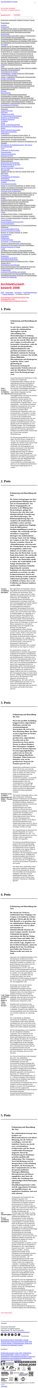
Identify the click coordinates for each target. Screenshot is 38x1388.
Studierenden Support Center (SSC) (12, 1353)
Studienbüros (27, 1353)
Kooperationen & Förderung (9, 105)
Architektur (4, 121)
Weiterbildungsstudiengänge (9, 259)
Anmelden (4, 1386)
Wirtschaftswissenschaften (9, 132)
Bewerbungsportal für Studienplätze (12, 1340)
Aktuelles (4, 25)
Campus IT (17, 1355)
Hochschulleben (6, 93)
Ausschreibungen (6, 220)
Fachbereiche (12, 20)
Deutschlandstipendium (8, 180)
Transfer (32, 20)
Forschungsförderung (7, 223)
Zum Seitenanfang (6, 1313)
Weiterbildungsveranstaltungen (10, 265)
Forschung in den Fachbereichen (11, 191)
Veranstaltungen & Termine (9, 72)
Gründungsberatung (7, 240)
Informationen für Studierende (10, 163)
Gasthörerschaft (5, 270)
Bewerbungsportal (6, 146)
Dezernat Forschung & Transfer (10, 230)
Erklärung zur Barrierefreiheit (10, 118)
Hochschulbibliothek (7, 1355)
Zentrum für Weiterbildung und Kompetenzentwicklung (15, 1355)
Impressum (9, 1332)
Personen (3, 91)
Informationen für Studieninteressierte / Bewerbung (16, 145)
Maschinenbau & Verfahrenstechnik (12, 126)
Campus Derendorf (8, 294)
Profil (2, 66)
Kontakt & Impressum (7, 119)
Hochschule (4, 20)
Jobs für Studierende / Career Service (12, 168)
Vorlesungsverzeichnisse (8, 154)
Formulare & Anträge (7, 166)
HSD (2, 292)
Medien (3, 128)
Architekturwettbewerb (20, 301)
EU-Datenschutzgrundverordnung (11, 116)
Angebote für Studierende (9, 277)
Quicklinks (17, 15)
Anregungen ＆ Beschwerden (10, 150)
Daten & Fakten (11, 297)
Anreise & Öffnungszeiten (9, 75)
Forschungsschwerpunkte (8, 184)
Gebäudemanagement (30, 292)
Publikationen (5, 238)
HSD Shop (4, 112)
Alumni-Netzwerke (7, 110)
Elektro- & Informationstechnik (10, 125)
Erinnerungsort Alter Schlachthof (11, 1360)
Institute (3, 198)
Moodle (9, 1343)
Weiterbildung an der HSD (9, 258)
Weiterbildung (5, 23)
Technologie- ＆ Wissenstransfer (11, 241)
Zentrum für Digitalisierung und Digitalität (18, 1357)
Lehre (2, 148)
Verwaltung (4, 44)
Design (3, 123)
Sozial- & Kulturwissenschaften (10, 130)
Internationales (5, 170)
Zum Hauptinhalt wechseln (9, 1)
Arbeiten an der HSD (7, 114)
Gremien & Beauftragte (8, 79)
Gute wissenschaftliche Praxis (10, 229)
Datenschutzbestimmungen (21, 1332)
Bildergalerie (9, 301)
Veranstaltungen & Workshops (10, 177)
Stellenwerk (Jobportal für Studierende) (16, 1344)
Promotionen (5, 175)
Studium (19, 20)
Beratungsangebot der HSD (19, 1341)
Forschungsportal (6, 234)
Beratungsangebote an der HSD (10, 164)
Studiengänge (5, 133)
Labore (3, 212)
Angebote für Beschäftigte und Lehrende (13, 272)
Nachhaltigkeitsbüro (25, 1358)
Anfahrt (3, 1332)
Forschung (26, 20)
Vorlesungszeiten (6, 152)
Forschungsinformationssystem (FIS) (12, 222)
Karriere (20, 1345)
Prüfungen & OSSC (7, 156)
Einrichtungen (5, 34)
